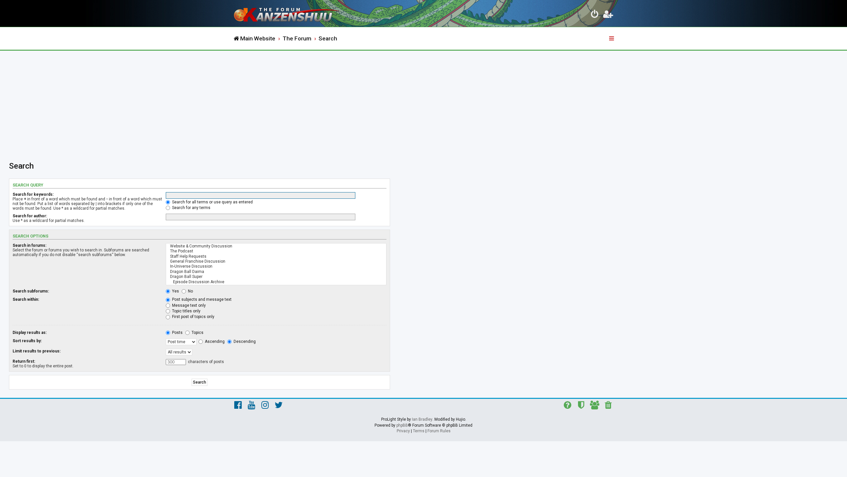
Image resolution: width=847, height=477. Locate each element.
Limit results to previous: (37, 351)
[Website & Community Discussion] (276, 246)
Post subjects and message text (201, 299)
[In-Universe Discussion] (276, 266)
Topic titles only (186, 311)
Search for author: (30, 216)
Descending (244, 341)
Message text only (188, 305)
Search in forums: (29, 245)
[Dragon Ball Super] (276, 276)
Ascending (214, 341)
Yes (175, 291)
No (190, 291)
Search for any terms (190, 207)
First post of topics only (192, 316)
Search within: (26, 299)
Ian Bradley (422, 419)
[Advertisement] (423, 100)
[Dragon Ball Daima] (276, 271)
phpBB (402, 425)
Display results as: (30, 332)
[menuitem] (595, 15)
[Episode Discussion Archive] (276, 282)
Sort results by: (27, 341)
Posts (177, 332)
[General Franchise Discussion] (276, 261)
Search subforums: (31, 291)
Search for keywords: (33, 194)
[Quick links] (612, 38)
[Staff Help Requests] (276, 256)
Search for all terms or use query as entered (212, 202)
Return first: (24, 361)
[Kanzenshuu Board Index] (288, 13)
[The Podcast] (276, 251)
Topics (197, 332)
